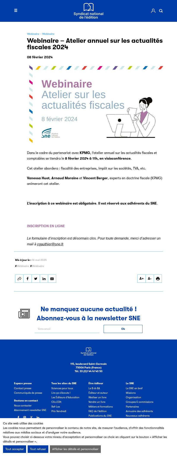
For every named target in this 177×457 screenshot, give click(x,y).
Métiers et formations (100, 406)
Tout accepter (14, 449)
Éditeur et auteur (98, 392)
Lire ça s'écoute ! (60, 392)
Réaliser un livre (97, 397)
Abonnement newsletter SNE (30, 410)
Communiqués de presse (28, 392)
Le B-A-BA (94, 388)
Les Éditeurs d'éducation (65, 397)
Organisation (133, 397)
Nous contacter (23, 405)
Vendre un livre (96, 401)
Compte (153, 11)
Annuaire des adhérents (139, 411)
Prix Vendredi (58, 411)
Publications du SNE (100, 415)
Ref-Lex (55, 406)
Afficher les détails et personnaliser (75, 449)
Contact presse (22, 388)
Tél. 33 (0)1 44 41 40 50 (89, 371)
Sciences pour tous (62, 388)
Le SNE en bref (134, 388)
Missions (131, 392)
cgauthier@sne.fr (50, 244)
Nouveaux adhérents (138, 415)
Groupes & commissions (139, 401)
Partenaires (132, 406)
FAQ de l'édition (97, 411)
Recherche (161, 11)
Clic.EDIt (56, 401)
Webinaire (23, 266)
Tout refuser (38, 449)
